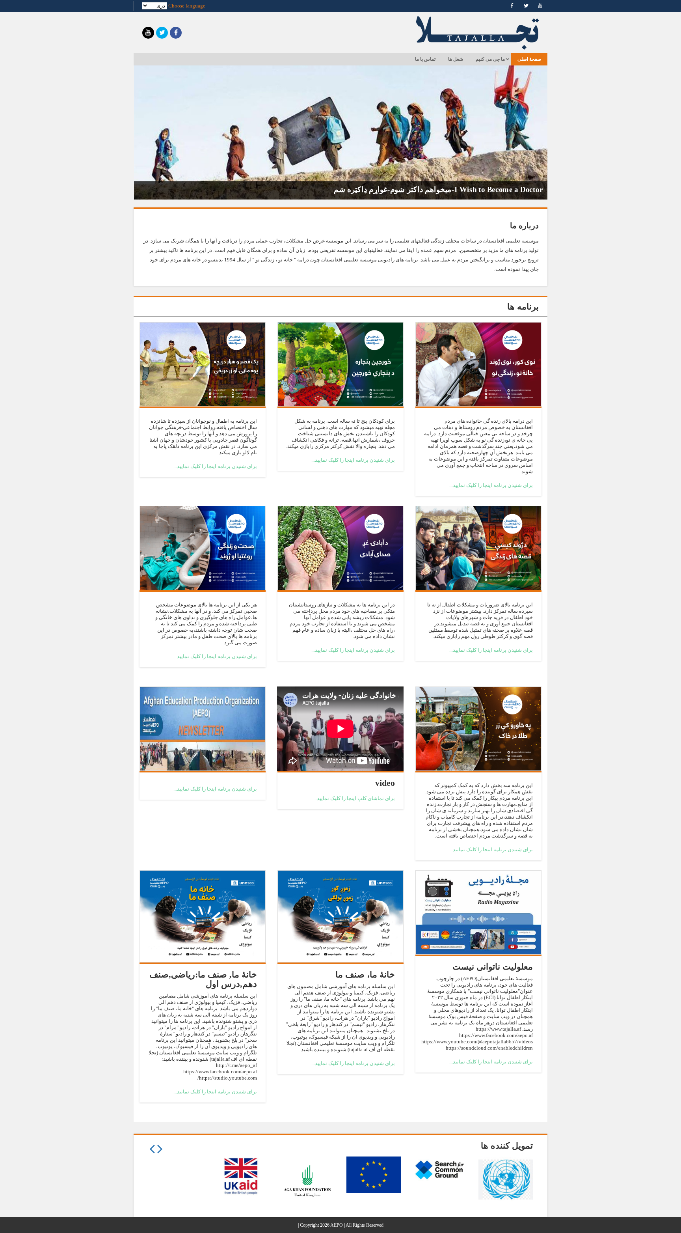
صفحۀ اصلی (529, 59)
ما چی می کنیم (490, 59)
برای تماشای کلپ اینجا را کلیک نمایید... (354, 798)
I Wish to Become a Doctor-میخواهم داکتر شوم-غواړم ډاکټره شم (438, 189)
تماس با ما (425, 59)
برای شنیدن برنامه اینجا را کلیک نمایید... (491, 485)
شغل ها (455, 59)
